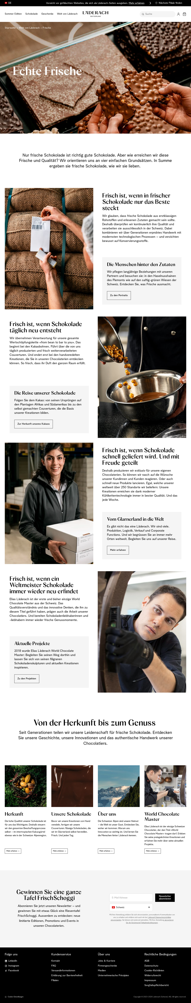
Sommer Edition (13, 14)
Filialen (55, 980)
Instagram (13, 966)
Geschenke (47, 14)
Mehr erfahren (118, 550)
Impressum (150, 980)
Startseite (10, 28)
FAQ (53, 966)
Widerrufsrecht (152, 975)
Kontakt (55, 961)
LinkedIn (12, 961)
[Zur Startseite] (95, 14)
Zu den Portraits (119, 295)
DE (9, 3)
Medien (102, 970)
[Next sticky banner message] (150, 3)
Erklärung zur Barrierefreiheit (67, 975)
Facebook (13, 970)
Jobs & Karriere (106, 961)
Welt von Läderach (67, 14)
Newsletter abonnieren (165, 897)
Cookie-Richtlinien (154, 970)
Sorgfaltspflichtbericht (156, 985)
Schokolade (31, 14)
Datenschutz (151, 966)
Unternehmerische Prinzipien (113, 975)
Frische (47, 28)
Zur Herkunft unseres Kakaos (33, 424)
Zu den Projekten (26, 678)
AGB (146, 961)
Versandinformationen (63, 970)
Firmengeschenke (107, 966)
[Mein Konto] (178, 14)
